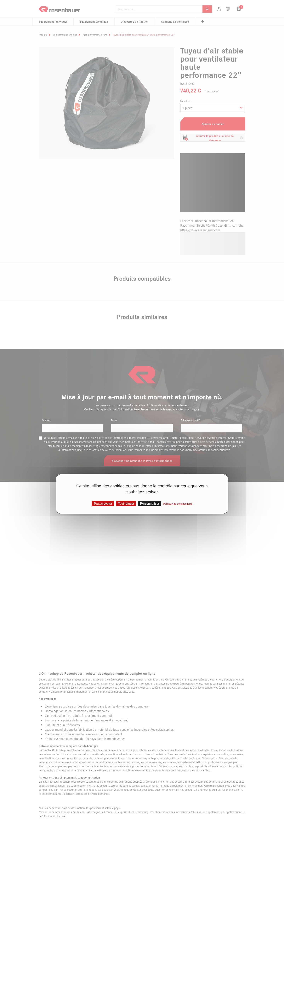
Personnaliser (149, 503)
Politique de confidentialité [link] (177, 503)
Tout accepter (103, 503)
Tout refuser (126, 503)
